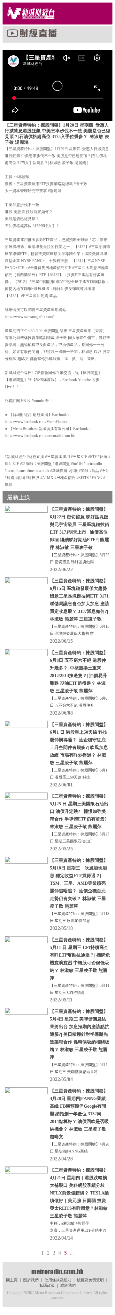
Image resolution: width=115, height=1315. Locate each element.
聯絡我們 (68, 1285)
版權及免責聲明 (90, 1280)
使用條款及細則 (57, 1280)
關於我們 (31, 1280)
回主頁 (12, 1280)
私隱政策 (47, 1285)
